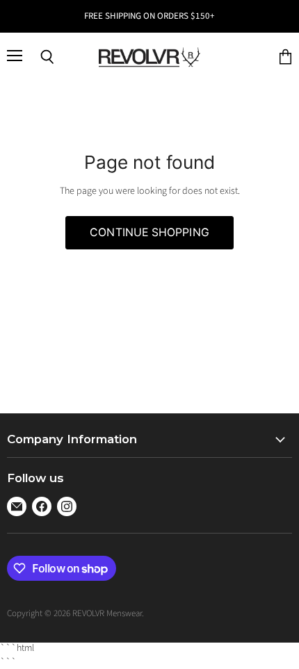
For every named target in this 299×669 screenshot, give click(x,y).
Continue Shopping (149, 232)
